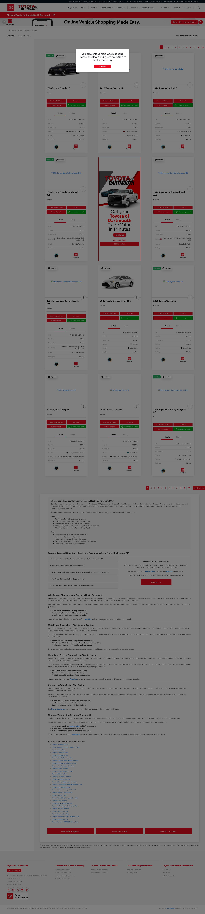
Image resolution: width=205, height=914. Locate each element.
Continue (102, 66)
